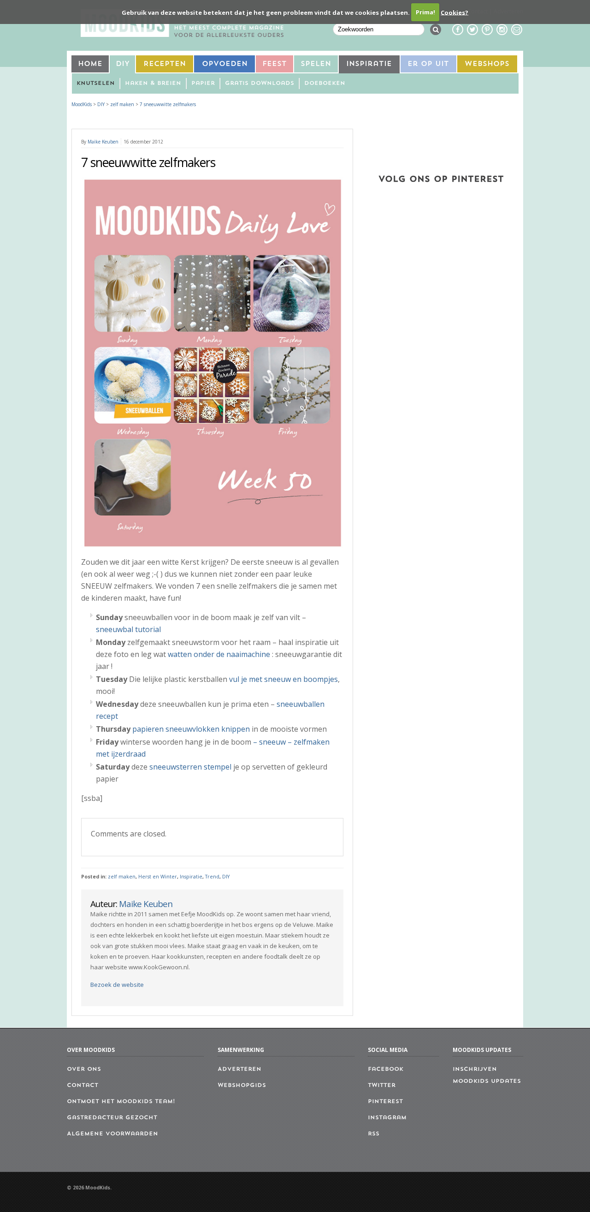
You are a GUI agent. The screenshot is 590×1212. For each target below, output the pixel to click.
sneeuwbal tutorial (128, 629)
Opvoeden (225, 64)
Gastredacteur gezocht (112, 1118)
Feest (274, 64)
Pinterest (385, 1102)
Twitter (381, 1085)
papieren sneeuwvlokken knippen (191, 729)
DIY (123, 64)
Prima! (425, 12)
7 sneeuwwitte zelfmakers (168, 104)
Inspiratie (369, 64)
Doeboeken (324, 83)
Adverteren (239, 1069)
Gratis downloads (259, 83)
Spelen (316, 64)
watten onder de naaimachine (219, 654)
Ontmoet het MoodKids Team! (121, 1102)
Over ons (84, 1069)
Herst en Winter (157, 876)
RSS (373, 1134)
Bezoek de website (117, 984)
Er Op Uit (428, 64)
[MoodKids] (182, 34)
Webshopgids (242, 1085)
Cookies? (454, 12)
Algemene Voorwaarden (112, 1134)
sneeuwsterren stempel (190, 767)
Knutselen (96, 83)
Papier (203, 83)
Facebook (385, 1069)
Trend (212, 876)
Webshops (487, 64)
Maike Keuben (103, 141)
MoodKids (81, 104)
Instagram (387, 1118)
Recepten (164, 64)
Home (90, 64)
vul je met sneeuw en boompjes (283, 679)
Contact (82, 1085)
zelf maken (122, 876)
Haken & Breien (153, 83)
